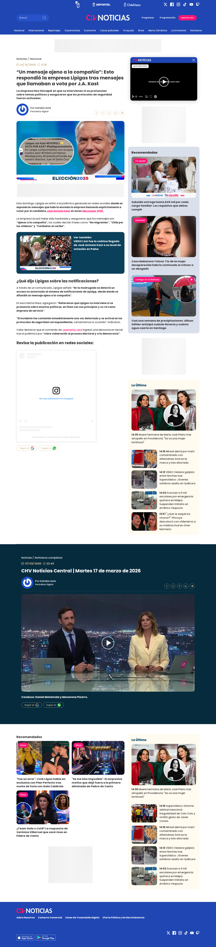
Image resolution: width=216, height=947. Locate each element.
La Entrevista (178, 30)
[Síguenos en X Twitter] (165, 4)
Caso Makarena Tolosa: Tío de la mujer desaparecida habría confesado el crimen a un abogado (162, 264)
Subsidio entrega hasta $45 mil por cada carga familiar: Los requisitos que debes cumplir (160, 205)
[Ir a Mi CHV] (77, 4)
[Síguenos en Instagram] (178, 4)
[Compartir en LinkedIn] (115, 113)
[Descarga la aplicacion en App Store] (46, 938)
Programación (167, 17)
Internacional (36, 30)
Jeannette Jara (72, 330)
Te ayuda (128, 30)
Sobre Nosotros (25, 917)
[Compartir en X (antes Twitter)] (109, 113)
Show (141, 30)
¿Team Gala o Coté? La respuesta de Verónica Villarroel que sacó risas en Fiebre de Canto (42, 832)
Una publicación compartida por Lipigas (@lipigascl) (56, 437)
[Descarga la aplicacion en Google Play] (25, 938)
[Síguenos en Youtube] (191, 4)
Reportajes (54, 30)
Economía (90, 30)
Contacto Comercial (50, 917)
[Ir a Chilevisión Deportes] (101, 4)
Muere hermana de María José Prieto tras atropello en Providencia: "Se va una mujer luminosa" (161, 438)
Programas (148, 17)
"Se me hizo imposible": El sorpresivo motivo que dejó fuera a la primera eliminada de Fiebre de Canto (97, 782)
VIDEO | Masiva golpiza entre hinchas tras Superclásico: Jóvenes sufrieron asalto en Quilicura (177, 477)
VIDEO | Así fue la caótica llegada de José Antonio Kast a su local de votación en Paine (97, 245)
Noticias (21, 59)
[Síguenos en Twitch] (198, 4)
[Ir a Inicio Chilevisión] (132, 4)
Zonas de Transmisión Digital (82, 917)
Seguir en (25, 448)
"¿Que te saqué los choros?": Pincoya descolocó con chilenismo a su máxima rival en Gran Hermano (177, 521)
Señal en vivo (187, 17)
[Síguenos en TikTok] (185, 4)
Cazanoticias (72, 30)
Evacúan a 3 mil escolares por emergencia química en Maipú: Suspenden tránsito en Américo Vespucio (176, 500)
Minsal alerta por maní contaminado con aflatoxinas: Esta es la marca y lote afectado (176, 457)
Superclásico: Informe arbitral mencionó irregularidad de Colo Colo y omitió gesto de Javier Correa (177, 813)
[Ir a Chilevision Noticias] (108, 910)
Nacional (19, 30)
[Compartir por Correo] (121, 113)
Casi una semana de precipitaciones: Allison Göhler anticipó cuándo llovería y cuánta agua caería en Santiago (162, 324)
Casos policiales (109, 30)
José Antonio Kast (58, 211)
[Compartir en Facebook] (96, 113)
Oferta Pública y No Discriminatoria (123, 917)
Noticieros (196, 30)
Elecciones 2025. (93, 211)
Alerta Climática (157, 30)
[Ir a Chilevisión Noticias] (108, 18)
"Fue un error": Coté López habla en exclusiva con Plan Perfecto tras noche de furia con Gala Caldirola (40, 782)
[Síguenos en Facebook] (172, 4)
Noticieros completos (48, 557)
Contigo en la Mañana (147, 279)
